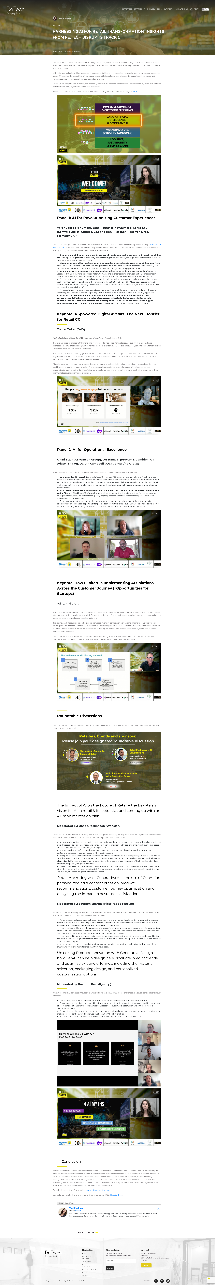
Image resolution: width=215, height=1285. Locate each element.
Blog (159, 9)
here (135, 91)
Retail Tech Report (184, 9)
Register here (116, 1195)
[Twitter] (158, 1208)
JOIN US (146, 1265)
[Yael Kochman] (62, 1212)
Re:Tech (78, 1210)
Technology (149, 9)
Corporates (127, 9)
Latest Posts (69, 1203)
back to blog (86, 1232)
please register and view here (97, 1190)
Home (55, 52)
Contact (205, 9)
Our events (168, 9)
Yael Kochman (76, 1208)
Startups (138, 9)
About (197, 9)
